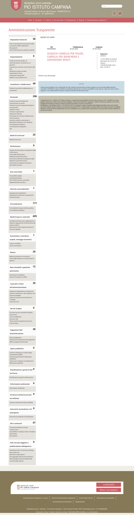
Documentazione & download (62, 502)
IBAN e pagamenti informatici (19, 342)
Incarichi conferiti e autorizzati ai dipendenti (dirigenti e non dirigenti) (21, 121)
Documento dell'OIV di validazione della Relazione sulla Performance (22, 160)
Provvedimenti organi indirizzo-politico (22, 208)
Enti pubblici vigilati (16, 176)
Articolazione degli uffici (17, 75)
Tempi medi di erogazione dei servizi (21, 321)
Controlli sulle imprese (16, 461)
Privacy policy (39, 512)
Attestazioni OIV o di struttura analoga (22, 450)
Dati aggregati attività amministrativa (21, 457)
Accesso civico (14, 430)
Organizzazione (16, 57)
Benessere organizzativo (17, 454)
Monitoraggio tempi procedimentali (21, 459)
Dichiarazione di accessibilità (105, 498)
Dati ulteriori (13, 436)
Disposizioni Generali (18, 40)
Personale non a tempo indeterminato (22, 116)
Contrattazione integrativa (18, 126)
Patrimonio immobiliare (17, 275)
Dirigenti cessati (14, 109)
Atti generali (13, 48)
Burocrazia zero (14, 452)
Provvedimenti (16, 204)
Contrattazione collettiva (17, 124)
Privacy (46, 512)
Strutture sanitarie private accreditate (21, 402)
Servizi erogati (16, 308)
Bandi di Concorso (17, 135)
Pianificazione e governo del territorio (21, 377)
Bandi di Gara (48, 37)
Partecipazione (71, 20)
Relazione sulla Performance (18, 156)
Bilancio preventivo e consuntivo (20, 256)
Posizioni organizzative (17, 112)
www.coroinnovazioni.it (92, 512)
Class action (13, 315)
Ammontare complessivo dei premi (20, 163)
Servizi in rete (14, 319)
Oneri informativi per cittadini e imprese (22, 50)
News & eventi (58, 20)
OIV (11, 129)
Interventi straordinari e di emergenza (21, 417)
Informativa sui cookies (61, 512)
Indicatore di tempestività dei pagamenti (22, 340)
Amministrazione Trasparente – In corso (35, 498)
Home (30, 20)
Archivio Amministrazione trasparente (63, 498)
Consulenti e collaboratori (20, 84)
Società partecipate (16, 178)
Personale (14, 97)
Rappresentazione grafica (18, 182)
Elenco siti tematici (109, 490)
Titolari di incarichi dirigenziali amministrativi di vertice (19, 102)
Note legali (51, 512)
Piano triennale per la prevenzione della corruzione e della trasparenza (22, 45)
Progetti (81, 20)
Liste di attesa (14, 323)
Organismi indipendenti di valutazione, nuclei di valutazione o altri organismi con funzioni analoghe (22, 293)
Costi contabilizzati (15, 317)
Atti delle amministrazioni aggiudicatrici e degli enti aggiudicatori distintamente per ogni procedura (22, 223)
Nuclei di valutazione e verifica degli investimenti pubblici (21, 354)
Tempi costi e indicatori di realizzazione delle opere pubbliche (22, 362)
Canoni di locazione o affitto (18, 277)
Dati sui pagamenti (15, 337)
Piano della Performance (17, 154)
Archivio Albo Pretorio (86, 498)
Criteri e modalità (15, 243)
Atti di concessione (15, 246)
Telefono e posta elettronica (18, 77)
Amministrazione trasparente (96, 20)
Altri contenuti (16, 423)
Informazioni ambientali (20, 384)
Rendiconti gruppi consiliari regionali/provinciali (18, 72)
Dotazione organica (16, 114)
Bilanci (13, 252)
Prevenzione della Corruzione (19, 427)
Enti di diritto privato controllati (19, 180)
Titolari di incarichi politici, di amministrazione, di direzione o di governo (20, 63)
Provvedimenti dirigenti (17, 210)
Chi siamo (38, 20)
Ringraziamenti (80, 502)
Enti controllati (16, 172)
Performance (15, 146)
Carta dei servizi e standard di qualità (21, 312)
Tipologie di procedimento (18, 193)
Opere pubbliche (17, 348)
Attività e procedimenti (19, 189)
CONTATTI (108, 484)
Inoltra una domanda (46, 75)
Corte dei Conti (14, 302)
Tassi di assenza (14, 118)
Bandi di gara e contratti (20, 217)
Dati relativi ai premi (16, 165)
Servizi (48, 20)
